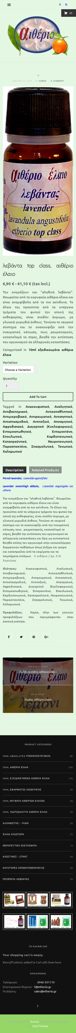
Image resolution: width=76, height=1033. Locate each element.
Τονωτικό (65, 446)
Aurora (34, 1021)
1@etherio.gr (42, 987)
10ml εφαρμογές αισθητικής (22, 789)
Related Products (45, 470)
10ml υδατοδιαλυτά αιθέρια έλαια (25, 812)
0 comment (57, 81)
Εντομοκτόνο (62, 431)
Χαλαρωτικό (12, 451)
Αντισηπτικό (63, 416)
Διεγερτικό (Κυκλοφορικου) (49, 426)
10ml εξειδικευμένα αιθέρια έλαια (26, 778)
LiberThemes (40, 1026)
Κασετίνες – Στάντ (15, 856)
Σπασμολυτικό (42, 446)
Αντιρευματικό (40, 416)
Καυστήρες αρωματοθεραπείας (23, 867)
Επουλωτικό (12, 436)
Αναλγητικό (63, 406)
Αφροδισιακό (13, 426)
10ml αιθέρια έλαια (15, 767)
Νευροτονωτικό (60, 441)
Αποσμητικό (63, 421)
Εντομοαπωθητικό (17, 431)
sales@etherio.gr (45, 991)
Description (15, 470)
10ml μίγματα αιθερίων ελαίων (24, 800)
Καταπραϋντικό (15, 441)
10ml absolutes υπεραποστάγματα (27, 756)
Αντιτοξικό (41, 421)
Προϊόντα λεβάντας (16, 879)
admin (42, 81)
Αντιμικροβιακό (15, 416)
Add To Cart (38, 397)
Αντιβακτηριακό (15, 411)
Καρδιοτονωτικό (59, 436)
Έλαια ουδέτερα (13, 834)
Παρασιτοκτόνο (15, 446)
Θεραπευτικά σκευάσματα (20, 845)
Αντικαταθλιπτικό (59, 411)
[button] (8, 4)
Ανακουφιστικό (37, 406)
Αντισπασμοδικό (15, 421)
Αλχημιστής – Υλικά (16, 823)
